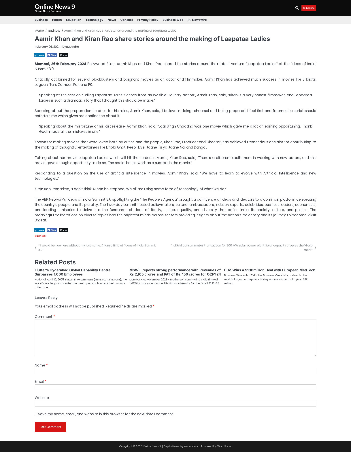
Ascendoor (191, 446)
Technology (94, 20)
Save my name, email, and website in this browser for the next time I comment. (106, 414)
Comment (45, 316)
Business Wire (173, 20)
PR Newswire (197, 20)
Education (73, 20)
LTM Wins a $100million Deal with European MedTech (269, 270)
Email (40, 381)
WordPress (224, 446)
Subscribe (308, 8)
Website (42, 397)
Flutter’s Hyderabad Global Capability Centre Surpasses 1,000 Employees (72, 272)
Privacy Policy (147, 20)
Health (57, 20)
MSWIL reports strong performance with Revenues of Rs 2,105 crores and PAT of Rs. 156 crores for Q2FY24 (175, 272)
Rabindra (72, 47)
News (112, 20)
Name (41, 365)
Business (41, 20)
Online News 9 (55, 6)
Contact (126, 20)
